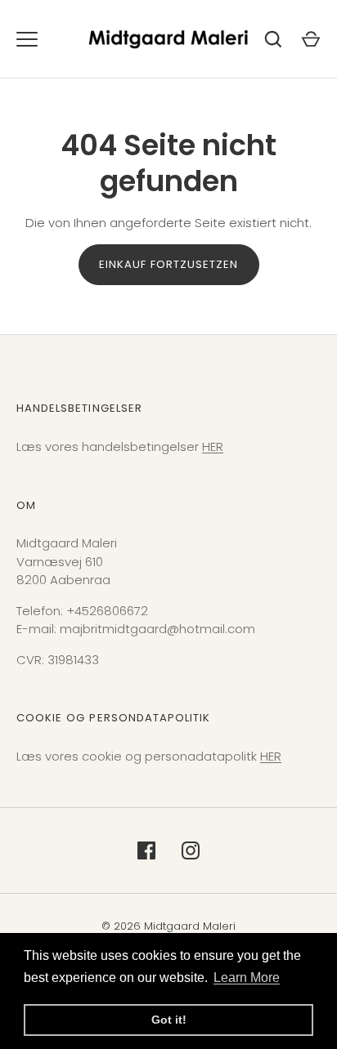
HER (212, 446)
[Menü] (27, 39)
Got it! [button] (168, 1019)
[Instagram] (191, 850)
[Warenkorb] (311, 39)
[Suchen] (273, 39)
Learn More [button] (246, 977)
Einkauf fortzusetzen (169, 264)
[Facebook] (146, 850)
